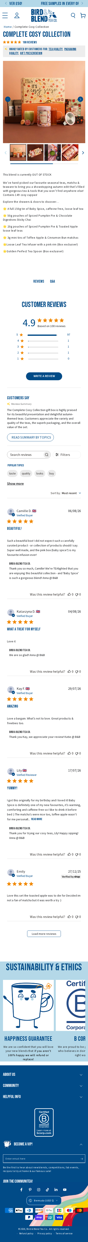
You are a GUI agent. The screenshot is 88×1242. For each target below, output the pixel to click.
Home (8, 27)
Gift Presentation (31, 53)
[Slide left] (6, 3)
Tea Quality (55, 49)
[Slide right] (82, 3)
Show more (15, 483)
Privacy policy (44, 1233)
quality (26, 473)
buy (51, 473)
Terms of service (64, 1233)
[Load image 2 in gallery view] (35, 152)
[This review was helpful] (69, 594)
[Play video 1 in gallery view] (52, 152)
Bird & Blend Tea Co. (37, 1228)
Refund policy (26, 1233)
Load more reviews (44, 934)
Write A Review (44, 376)
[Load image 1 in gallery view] (18, 152)
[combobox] (66, 493)
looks (39, 473)
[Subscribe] (83, 1159)
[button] (73, 15)
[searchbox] (25, 454)
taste (12, 473)
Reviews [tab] (38, 281)
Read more (36, 819)
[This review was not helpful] (76, 594)
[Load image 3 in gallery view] (70, 152)
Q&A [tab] (52, 281)
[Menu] (5, 15)
